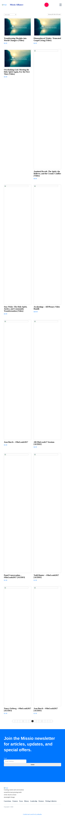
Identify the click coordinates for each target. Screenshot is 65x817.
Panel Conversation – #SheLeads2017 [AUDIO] (14, 576)
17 (37, 721)
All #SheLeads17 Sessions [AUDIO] (44, 443)
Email (5, 758)
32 (46, 721)
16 (35, 721)
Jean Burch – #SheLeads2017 (16, 442)
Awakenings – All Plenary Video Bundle (47, 308)
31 (43, 721)
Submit (32, 764)
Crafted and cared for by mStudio (32, 814)
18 (40, 721)
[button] (46, 5)
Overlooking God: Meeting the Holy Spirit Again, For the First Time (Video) (17, 72)
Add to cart (17, 33)
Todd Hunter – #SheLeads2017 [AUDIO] (46, 576)
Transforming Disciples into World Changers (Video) (15, 39)
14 (29, 721)
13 (27, 721)
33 (48, 721)
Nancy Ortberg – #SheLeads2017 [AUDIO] (17, 709)
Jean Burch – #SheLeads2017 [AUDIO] (46, 709)
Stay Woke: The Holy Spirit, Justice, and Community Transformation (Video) (15, 309)
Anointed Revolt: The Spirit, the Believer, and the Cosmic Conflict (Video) (47, 173)
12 (24, 721)
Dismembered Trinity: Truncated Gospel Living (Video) (47, 39)
